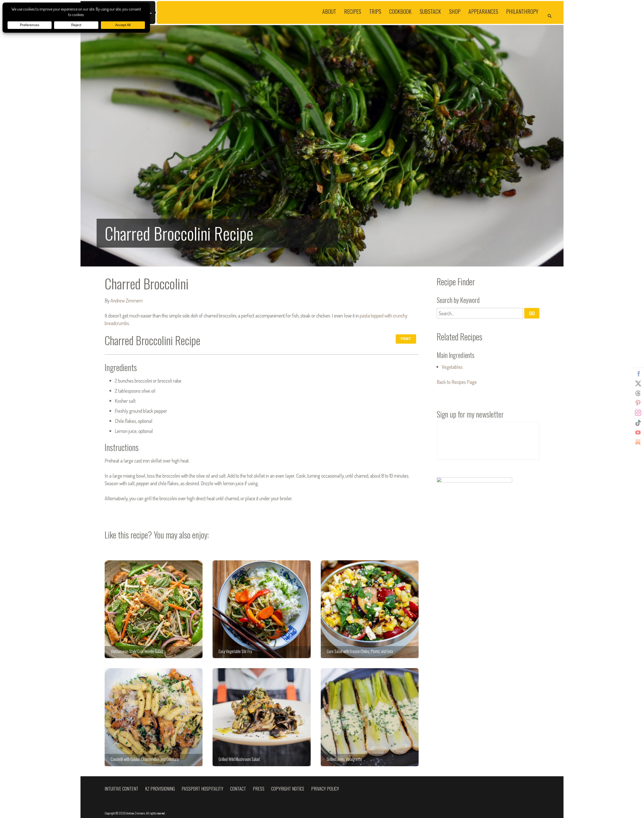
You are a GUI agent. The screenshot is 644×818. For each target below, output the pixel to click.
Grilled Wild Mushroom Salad (261, 717)
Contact (238, 788)
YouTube (638, 433)
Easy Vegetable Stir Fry (261, 609)
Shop (454, 11)
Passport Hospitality (202, 788)
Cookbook (400, 11)
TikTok (638, 423)
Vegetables (452, 366)
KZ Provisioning (160, 788)
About (329, 11)
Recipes (352, 11)
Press (258, 788)
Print (406, 338)
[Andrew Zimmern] (201, 12)
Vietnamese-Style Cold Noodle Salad (154, 609)
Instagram (638, 413)
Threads (638, 393)
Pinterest (638, 403)
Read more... (322, 145)
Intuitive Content (121, 788)
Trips (375, 11)
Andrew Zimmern (126, 300)
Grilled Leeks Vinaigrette (370, 717)
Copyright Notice (287, 788)
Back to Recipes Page (457, 382)
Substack (430, 11)
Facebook (638, 374)
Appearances (483, 11)
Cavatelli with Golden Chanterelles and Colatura (154, 717)
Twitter (638, 384)
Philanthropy (522, 11)
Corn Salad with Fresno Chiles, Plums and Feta (370, 609)
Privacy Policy (325, 788)
